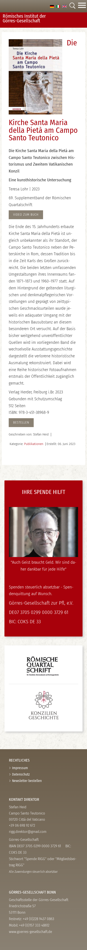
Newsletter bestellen (27, 781)
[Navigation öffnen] (82, 6)
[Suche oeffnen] (72, 6)
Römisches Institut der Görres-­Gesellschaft (24, 18)
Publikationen (33, 444)
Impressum (20, 768)
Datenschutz (21, 774)
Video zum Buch (26, 215)
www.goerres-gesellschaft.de (30, 931)
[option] (52, 6)
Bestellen (21, 422)
